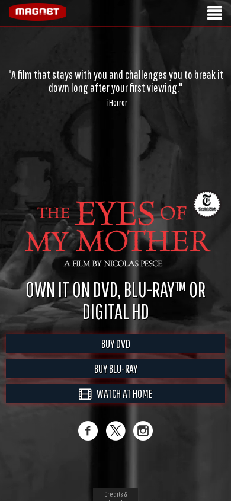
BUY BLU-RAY (115, 368)
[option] (115, 87)
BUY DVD (115, 343)
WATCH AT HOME (122, 393)
